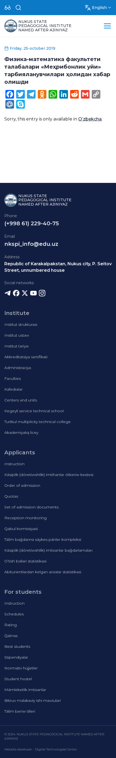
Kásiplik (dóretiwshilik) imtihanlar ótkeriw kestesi (48, 474)
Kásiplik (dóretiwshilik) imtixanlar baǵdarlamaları (48, 550)
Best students (17, 646)
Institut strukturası (20, 324)
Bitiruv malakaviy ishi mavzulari (32, 700)
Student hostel (18, 678)
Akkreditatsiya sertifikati (25, 356)
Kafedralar (13, 389)
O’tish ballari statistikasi (25, 561)
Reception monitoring (25, 517)
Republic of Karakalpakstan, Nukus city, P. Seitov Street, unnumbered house (58, 267)
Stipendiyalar (16, 657)
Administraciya (17, 367)
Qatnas (11, 635)
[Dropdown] (7, 7)
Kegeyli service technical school (34, 410)
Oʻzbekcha (90, 119)
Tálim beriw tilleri (19, 711)
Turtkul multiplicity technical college (37, 421)
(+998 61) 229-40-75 (31, 223)
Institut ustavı (16, 335)
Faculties (12, 378)
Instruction (14, 463)
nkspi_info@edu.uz (31, 244)
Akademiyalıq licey (21, 432)
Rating (10, 624)
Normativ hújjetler (21, 668)
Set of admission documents (31, 507)
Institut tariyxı (16, 346)
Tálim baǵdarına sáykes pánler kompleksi (42, 539)
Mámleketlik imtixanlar (25, 689)
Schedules (14, 614)
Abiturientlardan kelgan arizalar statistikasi (42, 571)
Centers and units (20, 400)
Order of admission (22, 485)
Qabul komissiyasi (21, 528)
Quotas (11, 496)
